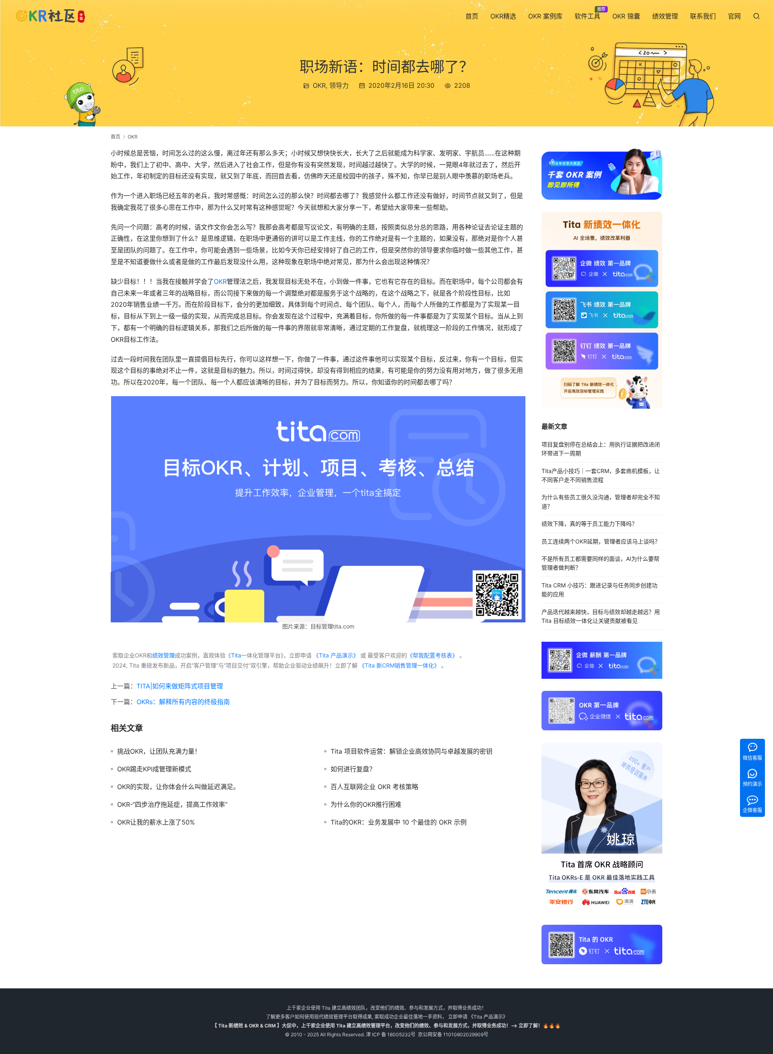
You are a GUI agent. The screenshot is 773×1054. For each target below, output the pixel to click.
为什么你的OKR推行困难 (366, 804)
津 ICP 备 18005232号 (390, 1034)
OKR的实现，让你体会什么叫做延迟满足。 (178, 786)
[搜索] (756, 16)
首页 (471, 16)
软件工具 (587, 16)
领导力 (339, 85)
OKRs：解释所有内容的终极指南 (183, 702)
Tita (236, 655)
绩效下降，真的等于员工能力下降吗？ (589, 523)
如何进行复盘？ (353, 769)
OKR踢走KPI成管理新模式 (154, 769)
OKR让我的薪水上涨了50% (156, 822)
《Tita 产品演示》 (335, 655)
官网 (734, 16)
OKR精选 (503, 16)
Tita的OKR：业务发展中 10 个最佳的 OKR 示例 (399, 822)
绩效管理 (665, 16)
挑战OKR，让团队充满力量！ (159, 751)
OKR (319, 85)
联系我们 (703, 16)
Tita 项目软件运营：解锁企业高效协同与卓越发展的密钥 (411, 751)
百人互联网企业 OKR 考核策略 (374, 786)
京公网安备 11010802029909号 (453, 1034)
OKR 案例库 (545, 16)
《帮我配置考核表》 (432, 655)
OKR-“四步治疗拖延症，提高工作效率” (172, 804)
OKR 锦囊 (626, 16)
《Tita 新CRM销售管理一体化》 (399, 665)
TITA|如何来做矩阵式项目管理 (179, 686)
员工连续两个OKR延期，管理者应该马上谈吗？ (601, 541)
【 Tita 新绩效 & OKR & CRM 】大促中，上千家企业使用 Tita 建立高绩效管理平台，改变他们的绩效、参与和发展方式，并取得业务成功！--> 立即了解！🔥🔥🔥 (386, 1026)
